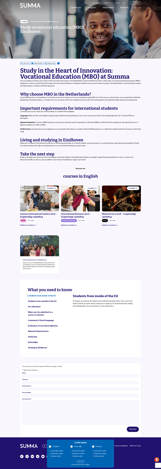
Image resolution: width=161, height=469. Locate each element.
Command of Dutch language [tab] (41, 320)
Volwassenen (108, 8)
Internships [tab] (33, 342)
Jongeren (92, 8)
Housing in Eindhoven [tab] (37, 348)
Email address (27, 386)
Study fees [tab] (32, 337)
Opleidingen (76, 8)
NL (124, 3)
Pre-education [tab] (34, 307)
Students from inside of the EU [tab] (42, 296)
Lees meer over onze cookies (80, 464)
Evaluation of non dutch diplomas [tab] (43, 326)
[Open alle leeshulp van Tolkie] (58, 63)
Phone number (26, 392)
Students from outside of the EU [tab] (42, 301)
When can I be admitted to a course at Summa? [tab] (40, 313)
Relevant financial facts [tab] (38, 331)
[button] (51, 188)
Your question (27, 399)
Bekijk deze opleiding (27, 225)
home (25, 21)
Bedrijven (124, 8)
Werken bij (107, 3)
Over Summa (95, 3)
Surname (25, 379)
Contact (117, 3)
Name (24, 373)
